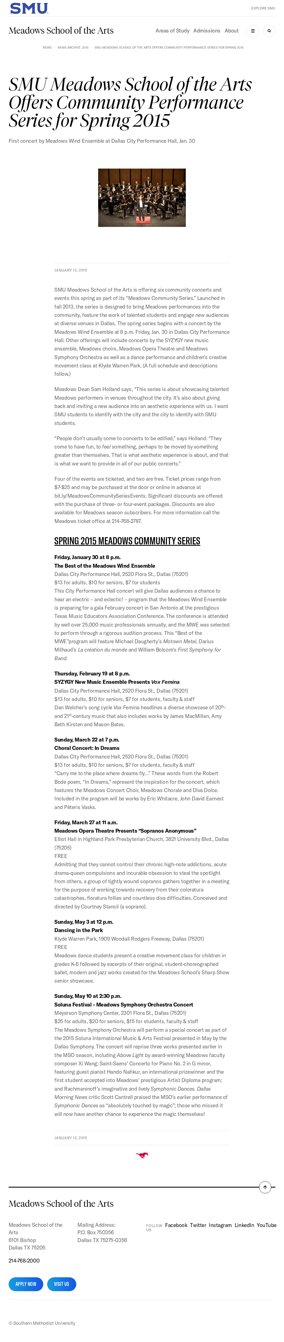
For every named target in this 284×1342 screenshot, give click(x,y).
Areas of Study (172, 30)
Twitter (198, 1225)
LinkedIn (244, 1225)
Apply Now (26, 1284)
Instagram (220, 1225)
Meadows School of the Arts (61, 30)
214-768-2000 (24, 1260)
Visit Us (61, 1284)
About (232, 30)
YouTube (267, 1225)
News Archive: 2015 (73, 47)
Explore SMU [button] (263, 8)
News (47, 47)
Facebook (176, 1225)
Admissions (206, 30)
